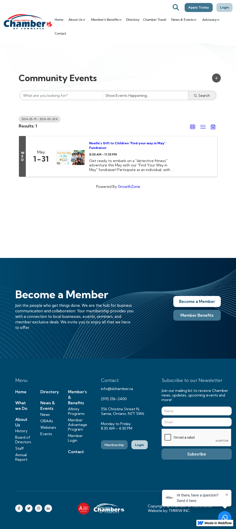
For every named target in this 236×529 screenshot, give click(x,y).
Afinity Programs (76, 411)
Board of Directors (23, 439)
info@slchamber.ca (117, 388)
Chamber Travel (154, 20)
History (21, 431)
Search (204, 95)
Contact (60, 33)
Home (59, 20)
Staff (19, 448)
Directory (132, 20)
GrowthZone (129, 186)
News (45, 414)
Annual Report (21, 457)
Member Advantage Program (77, 424)
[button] (76, 20)
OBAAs (46, 421)
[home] (28, 21)
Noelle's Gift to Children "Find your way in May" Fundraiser (127, 145)
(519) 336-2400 (114, 398)
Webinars (48, 427)
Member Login (75, 438)
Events (46, 433)
